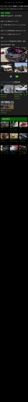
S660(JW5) (7, 12)
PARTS (2, 12)
